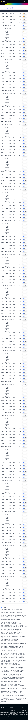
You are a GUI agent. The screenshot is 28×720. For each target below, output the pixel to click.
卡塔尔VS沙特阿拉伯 (4, 619)
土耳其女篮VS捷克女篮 (10, 619)
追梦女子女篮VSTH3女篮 (20, 612)
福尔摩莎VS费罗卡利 (19, 691)
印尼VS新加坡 (7, 695)
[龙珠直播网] (3, 1)
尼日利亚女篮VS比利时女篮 (5, 622)
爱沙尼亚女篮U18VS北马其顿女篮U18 (6, 646)
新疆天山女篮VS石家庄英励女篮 (5, 661)
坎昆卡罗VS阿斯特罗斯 (4, 656)
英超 (11, 4)
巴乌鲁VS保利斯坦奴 (4, 625)
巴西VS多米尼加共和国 (10, 692)
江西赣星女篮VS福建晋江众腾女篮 (6, 640)
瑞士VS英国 (25, 688)
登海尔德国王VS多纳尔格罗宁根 (17, 678)
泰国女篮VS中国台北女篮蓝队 (5, 684)
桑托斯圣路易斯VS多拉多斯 (5, 657)
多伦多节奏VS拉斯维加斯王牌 (22, 643)
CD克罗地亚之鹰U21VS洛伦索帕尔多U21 (6, 615)
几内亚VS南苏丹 (12, 684)
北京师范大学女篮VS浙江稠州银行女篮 (15, 674)
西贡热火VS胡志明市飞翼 (14, 640)
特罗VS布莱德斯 (22, 616)
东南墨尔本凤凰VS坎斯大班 (17, 681)
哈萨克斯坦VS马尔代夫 (14, 685)
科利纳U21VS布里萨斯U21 (4, 633)
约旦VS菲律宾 (18, 698)
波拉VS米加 (9, 653)
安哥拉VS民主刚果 (3, 685)
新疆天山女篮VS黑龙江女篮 (15, 639)
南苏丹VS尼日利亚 (12, 698)
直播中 (10, 13)
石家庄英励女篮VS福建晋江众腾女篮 (6, 609)
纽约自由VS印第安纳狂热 (23, 626)
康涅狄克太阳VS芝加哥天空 (16, 664)
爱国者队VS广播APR (17, 622)
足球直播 (2, 4)
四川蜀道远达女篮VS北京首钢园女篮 (6, 660)
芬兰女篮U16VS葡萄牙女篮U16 (15, 616)
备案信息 (16, 713)
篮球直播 (20, 4)
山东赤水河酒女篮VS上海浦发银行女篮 (17, 671)
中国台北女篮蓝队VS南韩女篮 (5, 677)
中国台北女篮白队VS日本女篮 (5, 698)
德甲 (15, 4)
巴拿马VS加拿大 (16, 694)
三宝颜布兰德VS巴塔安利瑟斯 (16, 650)
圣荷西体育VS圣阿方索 (22, 653)
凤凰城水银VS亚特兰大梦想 (15, 636)
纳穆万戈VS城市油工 (13, 612)
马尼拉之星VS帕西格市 (15, 660)
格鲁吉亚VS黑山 (3, 701)
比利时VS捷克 (14, 691)
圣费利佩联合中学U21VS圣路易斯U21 (17, 623)
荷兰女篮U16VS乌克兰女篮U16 (5, 612)
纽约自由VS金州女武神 (4, 694)
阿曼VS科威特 (11, 678)
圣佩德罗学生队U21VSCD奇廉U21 (6, 629)
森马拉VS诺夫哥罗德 (4, 653)
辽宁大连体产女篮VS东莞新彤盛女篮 (17, 609)
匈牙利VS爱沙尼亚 (3, 688)
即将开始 (10, 47)
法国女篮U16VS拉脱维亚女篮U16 (5, 616)
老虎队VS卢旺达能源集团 (22, 615)
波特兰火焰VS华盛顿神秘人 (13, 643)
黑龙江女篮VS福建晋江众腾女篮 (13, 663)
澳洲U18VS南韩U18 (16, 615)
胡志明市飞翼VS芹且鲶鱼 (18, 684)
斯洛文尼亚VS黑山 (13, 618)
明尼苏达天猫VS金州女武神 (14, 654)
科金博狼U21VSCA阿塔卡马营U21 (16, 629)
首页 (7, 8)
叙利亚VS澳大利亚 (16, 695)
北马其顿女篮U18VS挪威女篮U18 (5, 639)
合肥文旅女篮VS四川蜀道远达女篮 (19, 670)
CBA (20, 710)
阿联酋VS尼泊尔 (21, 677)
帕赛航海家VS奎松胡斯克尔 (5, 663)
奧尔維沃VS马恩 (18, 633)
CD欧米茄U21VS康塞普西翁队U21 (6, 626)
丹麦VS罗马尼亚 (15, 688)
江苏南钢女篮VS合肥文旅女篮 (15, 661)
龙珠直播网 (16, 712)
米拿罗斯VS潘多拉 (11, 670)
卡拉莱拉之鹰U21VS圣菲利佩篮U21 (6, 636)
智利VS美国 (15, 692)
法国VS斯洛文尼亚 (8, 691)
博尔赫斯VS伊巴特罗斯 (12, 633)
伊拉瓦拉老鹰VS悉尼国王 (22, 660)
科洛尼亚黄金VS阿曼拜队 (14, 653)
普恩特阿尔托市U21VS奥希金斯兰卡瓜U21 (7, 632)
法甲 (18, 4)
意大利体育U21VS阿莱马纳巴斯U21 (22, 618)
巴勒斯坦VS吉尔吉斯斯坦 (4, 678)
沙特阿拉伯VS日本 (20, 688)
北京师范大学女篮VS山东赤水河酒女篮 (6, 650)
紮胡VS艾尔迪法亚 (8, 618)
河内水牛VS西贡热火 (23, 698)
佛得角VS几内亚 (15, 699)
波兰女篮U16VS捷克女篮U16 (18, 619)
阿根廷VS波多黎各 (3, 692)
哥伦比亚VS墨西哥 (10, 694)
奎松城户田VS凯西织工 (4, 681)
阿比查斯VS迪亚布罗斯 (12, 657)
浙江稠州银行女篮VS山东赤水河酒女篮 (6, 664)
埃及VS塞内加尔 (3, 691)
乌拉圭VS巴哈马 (20, 692)
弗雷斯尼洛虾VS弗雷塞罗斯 (20, 657)
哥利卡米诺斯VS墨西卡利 (21, 654)
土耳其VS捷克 (3, 618)
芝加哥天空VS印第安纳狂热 (5, 643)
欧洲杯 (9, 4)
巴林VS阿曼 (8, 685)
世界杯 (6, 4)
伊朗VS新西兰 (3, 695)
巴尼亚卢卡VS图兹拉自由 (21, 685)
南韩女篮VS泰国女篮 (22, 695)
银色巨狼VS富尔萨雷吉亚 (19, 656)
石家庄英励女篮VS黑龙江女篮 (5, 674)
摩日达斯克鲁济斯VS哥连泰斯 (11, 625)
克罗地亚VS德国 (11, 622)
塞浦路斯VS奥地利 (9, 688)
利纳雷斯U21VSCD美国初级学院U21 (18, 632)
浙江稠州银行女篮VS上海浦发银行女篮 (17, 647)
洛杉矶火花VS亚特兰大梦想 (12, 656)
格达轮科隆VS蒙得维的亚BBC (20, 625)
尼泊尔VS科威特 (3, 699)
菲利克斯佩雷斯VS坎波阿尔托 (5, 654)
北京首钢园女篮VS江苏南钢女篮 (14, 677)
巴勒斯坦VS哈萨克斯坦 (9, 699)
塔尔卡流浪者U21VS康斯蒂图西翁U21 (6, 623)
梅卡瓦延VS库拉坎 (10, 681)
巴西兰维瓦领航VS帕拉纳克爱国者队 (6, 671)
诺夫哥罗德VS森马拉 (21, 699)
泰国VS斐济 (11, 695)
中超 (13, 4)
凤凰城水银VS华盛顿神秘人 (19, 667)
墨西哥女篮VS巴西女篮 (23, 636)
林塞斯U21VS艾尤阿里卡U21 (15, 626)
